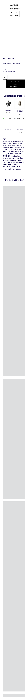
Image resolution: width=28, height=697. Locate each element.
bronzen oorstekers (7, 145)
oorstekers (6, 158)
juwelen (6, 156)
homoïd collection (16, 154)
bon (22, 141)
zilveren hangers (10, 164)
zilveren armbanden (19, 162)
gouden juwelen (9, 151)
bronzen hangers (11, 143)
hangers (6, 153)
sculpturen (7, 160)
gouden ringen (19, 151)
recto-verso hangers (14, 158)
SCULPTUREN (15, 9)
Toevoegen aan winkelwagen (15, 83)
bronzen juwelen (18, 143)
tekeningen (13, 160)
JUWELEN (14, 5)
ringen (22, 158)
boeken (19, 141)
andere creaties (13, 141)
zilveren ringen (15, 169)
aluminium (5, 141)
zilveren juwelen (10, 166)
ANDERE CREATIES (14, 14)
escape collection (13, 147)
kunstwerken (15, 156)
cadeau (13, 145)
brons (5, 143)
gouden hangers (16, 149)
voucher (12, 162)
